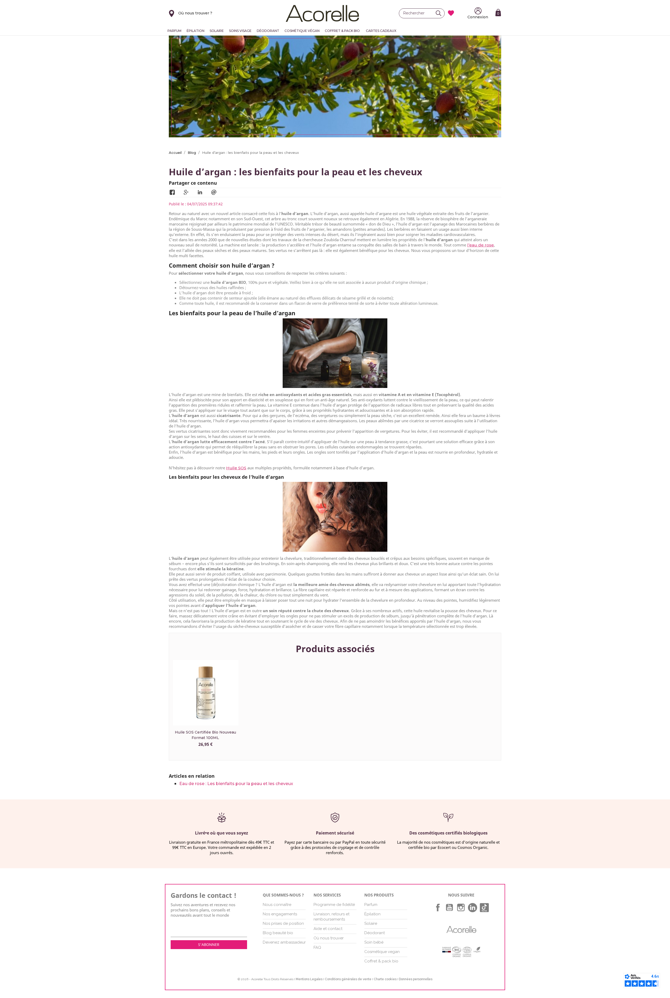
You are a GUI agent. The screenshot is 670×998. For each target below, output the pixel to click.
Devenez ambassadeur (284, 942)
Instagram (461, 907)
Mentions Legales (309, 979)
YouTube (449, 907)
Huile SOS (236, 467)
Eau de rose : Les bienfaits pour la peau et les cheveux (236, 783)
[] (440, 13)
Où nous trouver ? (195, 13)
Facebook (438, 907)
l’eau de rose (480, 245)
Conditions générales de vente (348, 979)
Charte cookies (385, 979)
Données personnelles (415, 979)
